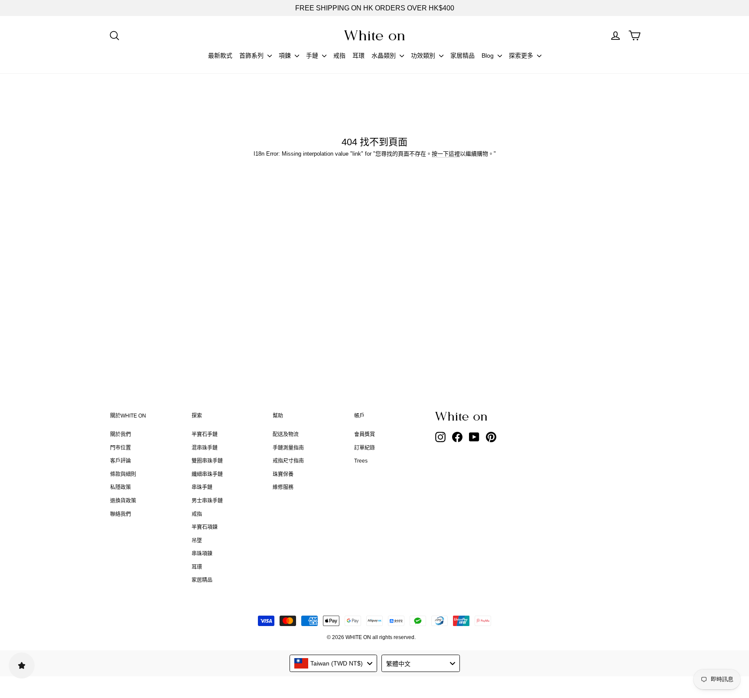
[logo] (374, 35)
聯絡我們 (120, 514)
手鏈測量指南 (288, 448)
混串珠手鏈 (205, 448)
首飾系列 (252, 55)
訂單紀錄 (364, 448)
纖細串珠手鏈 (207, 474)
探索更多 (522, 55)
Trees (361, 461)
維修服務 (283, 487)
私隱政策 (120, 487)
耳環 (358, 55)
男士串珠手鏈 (207, 501)
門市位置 (120, 448)
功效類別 (424, 55)
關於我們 (120, 434)
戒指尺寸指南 (288, 461)
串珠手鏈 (202, 487)
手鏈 (313, 55)
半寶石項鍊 (205, 527)
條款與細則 (123, 474)
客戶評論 (120, 461)
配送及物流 (286, 434)
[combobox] (333, 663)
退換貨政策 (123, 501)
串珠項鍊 (202, 554)
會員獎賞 (364, 434)
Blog (488, 55)
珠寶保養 (283, 474)
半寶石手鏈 (205, 434)
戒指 (339, 55)
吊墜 (197, 541)
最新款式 (220, 55)
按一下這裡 (446, 153)
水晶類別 (384, 55)
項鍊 (286, 55)
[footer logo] (483, 416)
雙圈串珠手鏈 (207, 461)
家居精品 (462, 55)
